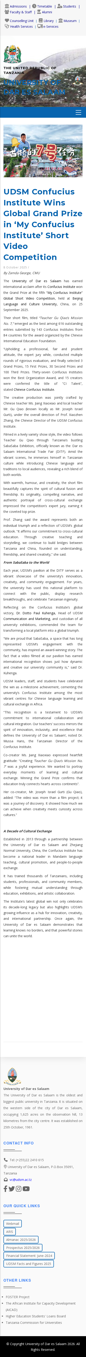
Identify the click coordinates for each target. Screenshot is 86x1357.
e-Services (50, 26)
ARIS (9, 1231)
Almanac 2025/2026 (21, 1239)
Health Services (21, 26)
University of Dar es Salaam (36, 281)
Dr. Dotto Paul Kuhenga (35, 613)
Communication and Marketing (26, 619)
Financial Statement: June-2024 (29, 1255)
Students (69, 6)
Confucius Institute (61, 286)
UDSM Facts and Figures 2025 (28, 1263)
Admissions (18, 6)
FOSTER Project (18, 1297)
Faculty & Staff (21, 12)
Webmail (12, 1223)
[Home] (12, 52)
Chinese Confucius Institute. (34, 389)
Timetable (44, 6)
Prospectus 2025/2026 (23, 1247)
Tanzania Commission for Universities (34, 1322)
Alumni (47, 12)
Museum (70, 21)
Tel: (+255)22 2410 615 (27, 1160)
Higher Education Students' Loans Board (36, 1316)
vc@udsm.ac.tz (21, 1179)
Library (49, 21)
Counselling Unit (22, 21)
